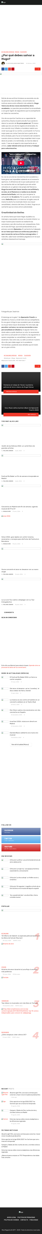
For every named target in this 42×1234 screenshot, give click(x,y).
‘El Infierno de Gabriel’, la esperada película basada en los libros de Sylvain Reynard (20, 937)
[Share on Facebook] (2, 69)
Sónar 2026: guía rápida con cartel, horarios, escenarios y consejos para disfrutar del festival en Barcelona (20, 539)
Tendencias (5, 1000)
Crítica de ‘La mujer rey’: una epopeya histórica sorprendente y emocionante (24, 870)
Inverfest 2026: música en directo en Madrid (23, 722)
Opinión (3, 967)
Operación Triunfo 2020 (8, 360)
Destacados (5, 1032)
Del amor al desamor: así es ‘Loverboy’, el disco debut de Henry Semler (24, 690)
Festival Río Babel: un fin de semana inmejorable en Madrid (20, 477)
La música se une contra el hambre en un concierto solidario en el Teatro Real (25, 701)
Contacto (24, 1220)
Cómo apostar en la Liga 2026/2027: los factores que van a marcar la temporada (22, 1102)
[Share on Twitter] (6, 69)
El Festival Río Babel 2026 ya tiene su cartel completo (23, 678)
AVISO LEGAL (11, 1217)
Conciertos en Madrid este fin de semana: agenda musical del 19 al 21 (19, 508)
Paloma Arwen (8, 450)
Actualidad (4, 933)
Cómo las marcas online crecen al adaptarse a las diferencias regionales (24, 1120)
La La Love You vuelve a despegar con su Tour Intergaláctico (17, 601)
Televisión (23, 51)
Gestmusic (8, 358)
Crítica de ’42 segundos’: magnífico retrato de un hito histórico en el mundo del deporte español (25, 887)
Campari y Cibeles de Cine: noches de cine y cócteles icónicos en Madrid (23, 1111)
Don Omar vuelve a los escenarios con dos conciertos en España (25, 711)
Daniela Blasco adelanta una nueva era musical (24, 734)
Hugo (13, 358)
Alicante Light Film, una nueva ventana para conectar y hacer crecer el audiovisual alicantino (25, 1094)
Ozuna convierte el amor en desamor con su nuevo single (19, 570)
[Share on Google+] (9, 69)
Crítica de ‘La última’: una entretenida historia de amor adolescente (25, 861)
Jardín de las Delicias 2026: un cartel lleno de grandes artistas (18, 447)
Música (17, 51)
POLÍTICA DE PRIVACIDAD (26, 1217)
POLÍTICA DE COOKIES (11, 1220)
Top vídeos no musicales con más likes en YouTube (19, 1003)
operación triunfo (21, 358)
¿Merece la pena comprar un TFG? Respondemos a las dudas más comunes (20, 1156)
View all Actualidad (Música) (20, 744)
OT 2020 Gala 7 (21, 360)
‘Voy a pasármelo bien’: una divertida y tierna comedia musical (24, 896)
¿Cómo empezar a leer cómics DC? (13, 1035)
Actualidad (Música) (7, 51)
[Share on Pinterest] (12, 69)
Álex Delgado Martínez (16, 63)
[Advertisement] (21, 29)
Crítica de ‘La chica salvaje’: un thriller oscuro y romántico (24, 879)
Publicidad (33, 1220)
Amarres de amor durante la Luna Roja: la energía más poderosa (19, 970)
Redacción (7, 511)
